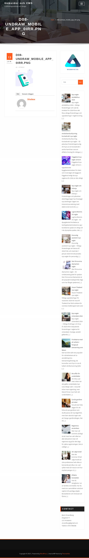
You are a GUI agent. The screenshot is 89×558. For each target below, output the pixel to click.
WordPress (43, 554)
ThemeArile (66, 554)
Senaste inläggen (27, 94)
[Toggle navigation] (81, 4)
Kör (80, 82)
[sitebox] (21, 103)
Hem (52, 20)
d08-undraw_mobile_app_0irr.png (68, 20)
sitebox (20, 67)
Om (18, 94)
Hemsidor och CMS (19, 3)
